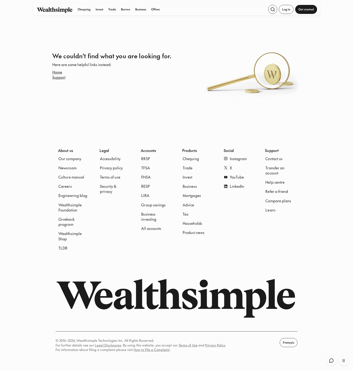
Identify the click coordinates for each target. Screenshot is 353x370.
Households (192, 223)
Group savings (153, 204)
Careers (65, 186)
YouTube (237, 177)
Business (140, 9)
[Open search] (272, 9)
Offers (155, 9)
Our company (69, 158)
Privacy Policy (215, 345)
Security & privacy (108, 189)
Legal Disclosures (108, 345)
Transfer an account (274, 170)
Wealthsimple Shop (70, 236)
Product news (193, 232)
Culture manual (71, 177)
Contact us (274, 158)
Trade (112, 9)
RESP (145, 186)
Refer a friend (276, 191)
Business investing (148, 216)
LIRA (145, 195)
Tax (186, 214)
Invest (99, 9)
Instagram (238, 158)
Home (57, 72)
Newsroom (67, 167)
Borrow (125, 9)
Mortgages (192, 195)
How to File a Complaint (152, 349)
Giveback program (66, 222)
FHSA (145, 177)
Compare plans (278, 200)
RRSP (145, 158)
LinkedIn (237, 186)
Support (58, 77)
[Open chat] (331, 360)
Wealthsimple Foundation (70, 207)
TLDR (62, 248)
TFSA (145, 167)
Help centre (275, 182)
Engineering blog (72, 195)
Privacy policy (111, 167)
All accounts (151, 228)
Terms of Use (188, 345)
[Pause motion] (343, 360)
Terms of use (110, 177)
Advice (188, 204)
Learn (270, 210)
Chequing (84, 9)
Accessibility (110, 158)
